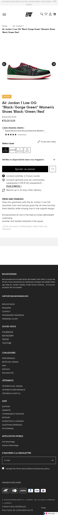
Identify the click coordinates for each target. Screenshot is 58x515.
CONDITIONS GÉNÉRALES (14, 507)
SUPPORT (6, 406)
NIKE (4, 365)
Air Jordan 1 (18, 26)
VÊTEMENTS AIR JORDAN (12, 386)
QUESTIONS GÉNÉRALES (12, 425)
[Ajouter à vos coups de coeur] (53, 169)
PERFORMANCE (8, 358)
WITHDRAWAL (8, 428)
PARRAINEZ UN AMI (10, 319)
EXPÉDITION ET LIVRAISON (13, 421)
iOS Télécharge (8, 442)
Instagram (7, 336)
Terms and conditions (25, 469)
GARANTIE (6, 410)
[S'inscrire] (52, 460)
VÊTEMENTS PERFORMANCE (13, 390)
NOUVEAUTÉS (8, 373)
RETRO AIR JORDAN (10, 362)
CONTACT (6, 311)
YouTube (6, 343)
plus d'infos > (14, 186)
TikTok (5, 339)
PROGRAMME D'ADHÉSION (13, 315)
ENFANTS (6, 369)
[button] (46, 141)
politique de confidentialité (17, 510)
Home (4, 26)
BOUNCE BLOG (8, 304)
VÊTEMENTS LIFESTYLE (11, 393)
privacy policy (43, 469)
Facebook (7, 332)
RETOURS (6, 417)
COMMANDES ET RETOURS (13, 414)
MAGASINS (6, 308)
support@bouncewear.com (15, 296)
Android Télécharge (10, 445)
